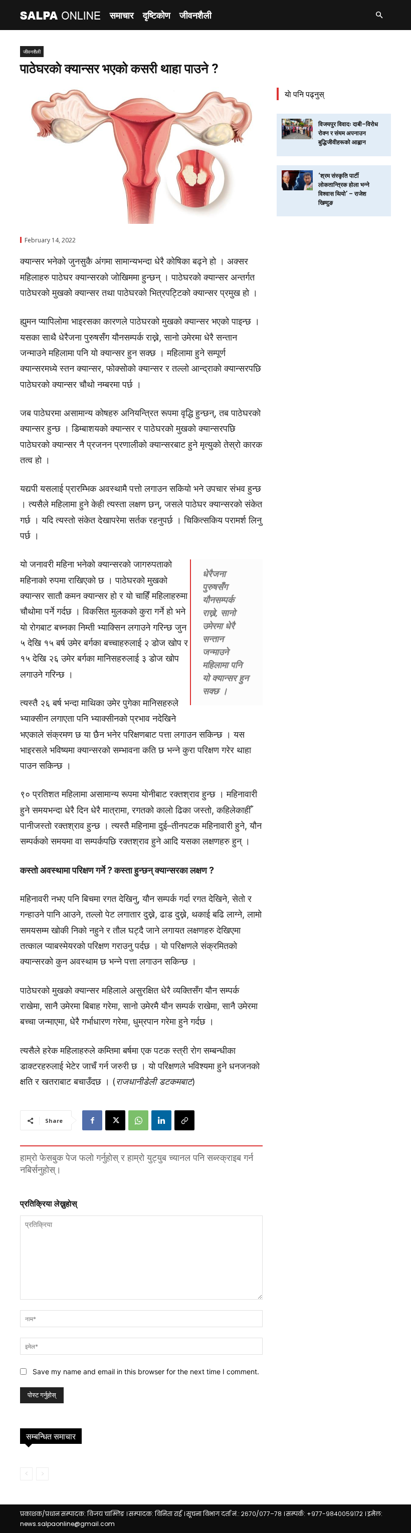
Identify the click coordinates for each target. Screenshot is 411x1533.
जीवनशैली (195, 15)
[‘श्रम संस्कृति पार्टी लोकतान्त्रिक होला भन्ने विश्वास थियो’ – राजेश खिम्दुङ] (297, 180)
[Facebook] (92, 1120)
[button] (379, 15)
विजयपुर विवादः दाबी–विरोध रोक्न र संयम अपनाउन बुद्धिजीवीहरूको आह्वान (348, 133)
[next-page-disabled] (42, 1473)
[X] (115, 1120)
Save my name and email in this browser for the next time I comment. (146, 1371)
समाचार (122, 15)
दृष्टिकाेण (156, 15)
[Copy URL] (184, 1120)
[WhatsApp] (138, 1120)
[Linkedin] (161, 1120)
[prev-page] (26, 1473)
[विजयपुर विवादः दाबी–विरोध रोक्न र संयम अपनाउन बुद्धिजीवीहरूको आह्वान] (297, 129)
